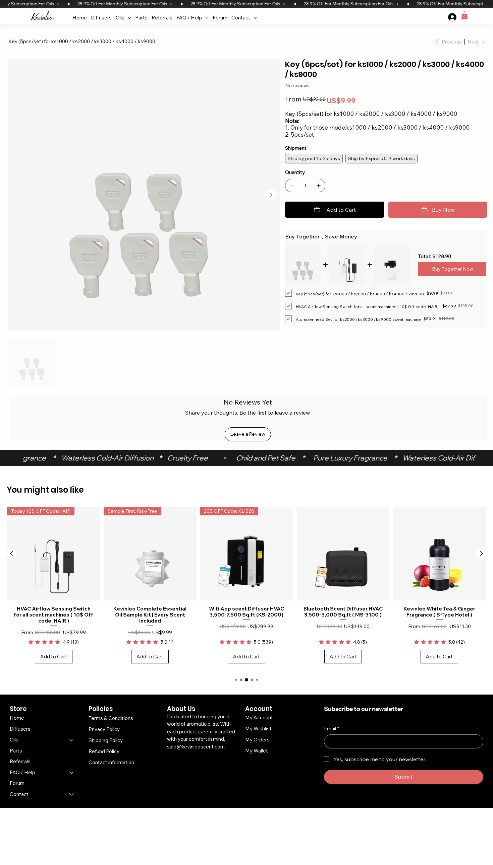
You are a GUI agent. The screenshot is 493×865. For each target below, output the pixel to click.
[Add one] (318, 185)
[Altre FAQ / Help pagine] (207, 17)
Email (331, 728)
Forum (17, 783)
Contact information (111, 762)
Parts (16, 750)
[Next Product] (481, 554)
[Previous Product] (12, 554)
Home (17, 718)
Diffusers (20, 729)
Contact (19, 794)
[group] (246, 588)
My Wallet (256, 750)
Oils (14, 739)
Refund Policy (104, 751)
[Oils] (71, 739)
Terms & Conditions (111, 718)
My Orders (257, 739)
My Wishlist (258, 728)
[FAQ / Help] (71, 772)
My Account (259, 717)
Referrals (20, 761)
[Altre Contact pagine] (255, 17)
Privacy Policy (104, 729)
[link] (54, 642)
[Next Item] (270, 195)
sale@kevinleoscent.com (196, 746)
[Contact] (71, 794)
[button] (464, 15)
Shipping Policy (106, 740)
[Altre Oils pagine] (129, 17)
